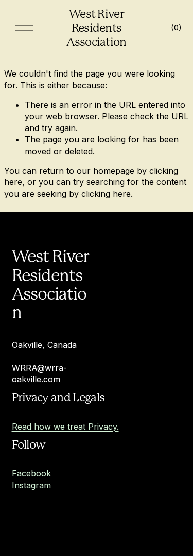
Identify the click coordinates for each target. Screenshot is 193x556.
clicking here (106, 194)
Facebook (31, 473)
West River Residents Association (96, 27)
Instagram (31, 485)
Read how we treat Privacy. (65, 426)
